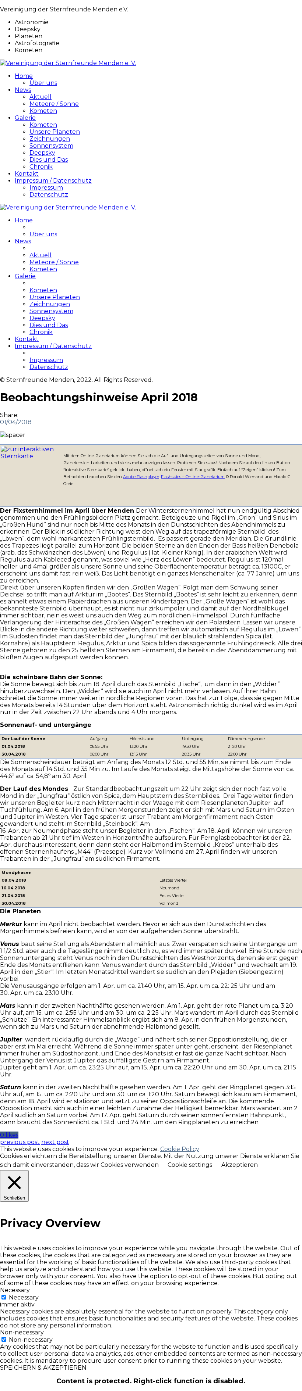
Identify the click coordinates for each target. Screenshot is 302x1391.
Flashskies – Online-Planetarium (193, 476)
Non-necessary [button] (22, 1332)
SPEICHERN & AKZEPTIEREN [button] (43, 1367)
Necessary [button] (15, 1290)
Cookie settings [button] (190, 1164)
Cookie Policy (179, 1149)
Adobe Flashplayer (141, 476)
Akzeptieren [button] (239, 1164)
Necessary (24, 1297)
